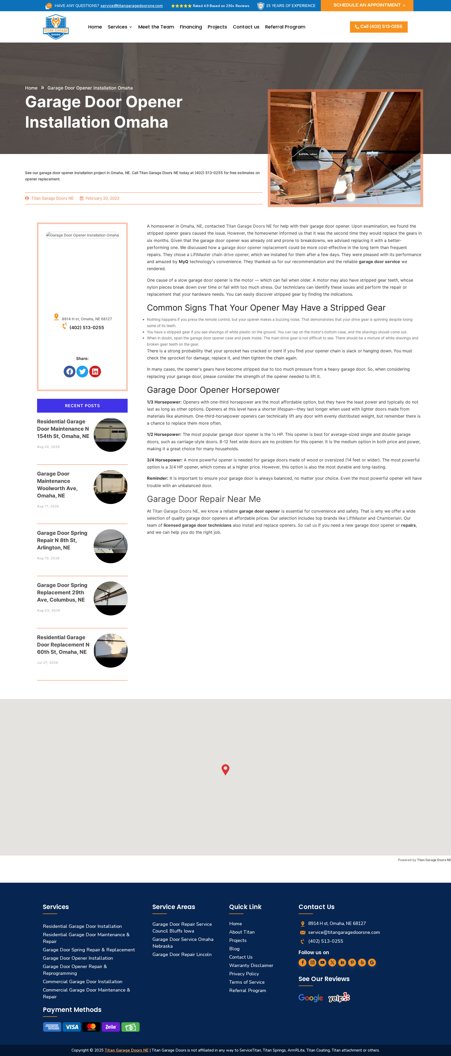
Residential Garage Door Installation (82, 926)
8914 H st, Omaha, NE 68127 (86, 319)
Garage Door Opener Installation (78, 958)
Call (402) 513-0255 (381, 27)
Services (117, 26)
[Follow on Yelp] (362, 962)
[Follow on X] (332, 962)
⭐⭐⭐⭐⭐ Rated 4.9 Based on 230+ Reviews (210, 6)
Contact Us (241, 957)
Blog (234, 949)
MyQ (183, 261)
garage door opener (259, 511)
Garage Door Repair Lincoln (182, 954)
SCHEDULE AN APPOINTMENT (367, 5)
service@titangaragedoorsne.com (131, 5)
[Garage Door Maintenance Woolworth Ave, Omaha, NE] (111, 482)
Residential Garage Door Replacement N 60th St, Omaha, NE (63, 644)
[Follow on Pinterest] (352, 962)
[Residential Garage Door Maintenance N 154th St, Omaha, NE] (111, 430)
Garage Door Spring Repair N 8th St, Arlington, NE (62, 540)
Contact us (246, 26)
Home (95, 26)
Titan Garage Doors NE (434, 860)
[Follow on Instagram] (312, 962)
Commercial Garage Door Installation (82, 981)
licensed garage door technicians (198, 525)
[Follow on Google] (372, 962)
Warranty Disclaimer (251, 965)
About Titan (242, 932)
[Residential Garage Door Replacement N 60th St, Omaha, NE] (111, 645)
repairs (408, 525)
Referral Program (285, 26)
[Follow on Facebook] (302, 962)
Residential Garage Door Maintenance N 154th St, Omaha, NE (63, 428)
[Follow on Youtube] (322, 962)
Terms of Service (247, 982)
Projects (217, 26)
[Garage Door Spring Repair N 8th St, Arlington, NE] (111, 541)
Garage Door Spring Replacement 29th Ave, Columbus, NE (62, 592)
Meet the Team (156, 26)
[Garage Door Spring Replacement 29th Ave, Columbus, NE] (111, 593)
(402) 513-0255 (86, 327)
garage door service (379, 261)
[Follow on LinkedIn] (342, 962)
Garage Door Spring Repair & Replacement (89, 950)
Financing (191, 26)
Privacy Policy (244, 974)
